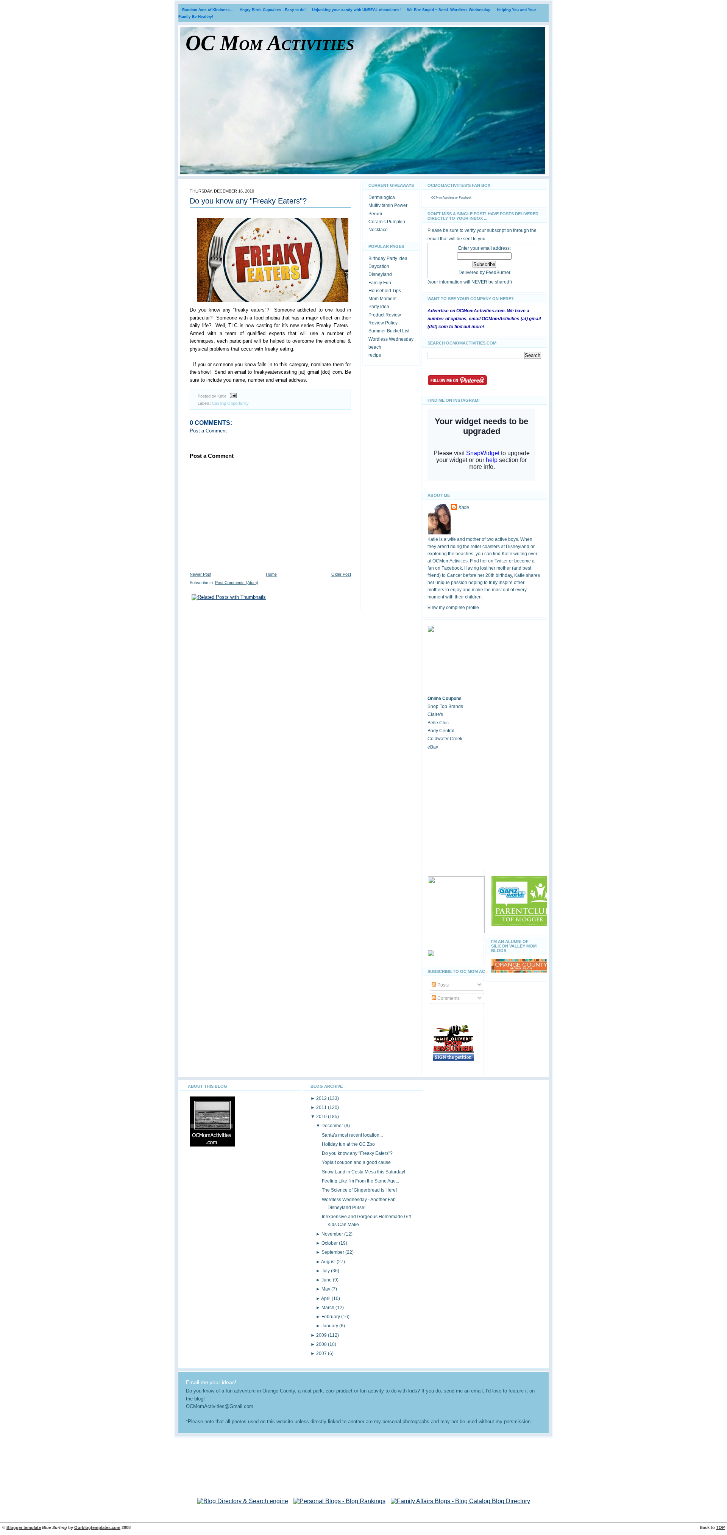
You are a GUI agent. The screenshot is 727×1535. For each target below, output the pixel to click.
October (330, 1243)
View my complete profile (453, 607)
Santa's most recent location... (352, 1135)
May (326, 1289)
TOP (720, 1527)
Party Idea (378, 306)
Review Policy (383, 323)
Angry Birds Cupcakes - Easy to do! (273, 10)
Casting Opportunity (230, 403)
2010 (322, 1116)
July (326, 1270)
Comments (448, 998)
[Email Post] (232, 396)
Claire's (435, 714)
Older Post (341, 574)
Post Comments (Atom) (236, 582)
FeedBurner (498, 272)
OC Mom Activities (270, 43)
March (328, 1307)
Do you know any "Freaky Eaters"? (248, 201)
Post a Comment (208, 431)
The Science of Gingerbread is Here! (359, 1190)
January (330, 1325)
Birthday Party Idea (387, 258)
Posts (442, 985)
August (329, 1261)
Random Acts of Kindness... (207, 10)
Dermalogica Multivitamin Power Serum (387, 205)
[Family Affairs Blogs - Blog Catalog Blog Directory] (460, 1501)
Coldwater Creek (444, 738)
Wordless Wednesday (390, 339)
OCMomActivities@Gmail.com (219, 1406)
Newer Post (200, 574)
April (326, 1298)
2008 (322, 1344)
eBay (432, 747)
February (331, 1316)
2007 (322, 1353)
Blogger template (23, 1527)
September (333, 1252)
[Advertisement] (484, 812)
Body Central (440, 730)
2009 (322, 1335)
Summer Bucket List (388, 331)
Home (271, 574)
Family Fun (379, 282)
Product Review (384, 315)
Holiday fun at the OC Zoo (348, 1144)
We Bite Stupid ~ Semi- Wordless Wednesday (448, 10)
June (327, 1280)
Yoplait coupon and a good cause (356, 1162)
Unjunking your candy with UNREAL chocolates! (356, 10)
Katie (464, 507)
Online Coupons (444, 698)
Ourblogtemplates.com (97, 1527)
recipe (374, 355)
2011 (322, 1107)
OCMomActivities (442, 197)
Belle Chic (438, 722)
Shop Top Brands (445, 706)
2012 (322, 1098)
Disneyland (380, 274)
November (332, 1234)
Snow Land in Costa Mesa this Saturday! (363, 1172)
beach (374, 347)
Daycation (378, 266)
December (332, 1125)
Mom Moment (382, 298)
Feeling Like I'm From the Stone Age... (360, 1181)
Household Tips (384, 290)
